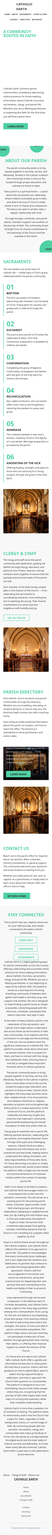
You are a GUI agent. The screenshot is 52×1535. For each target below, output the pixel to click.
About (15, 14)
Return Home (16, 896)
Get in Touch (16, 618)
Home (7, 14)
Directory (25, 19)
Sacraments (25, 14)
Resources (37, 19)
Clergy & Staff (40, 14)
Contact (14, 19)
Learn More (15, 126)
